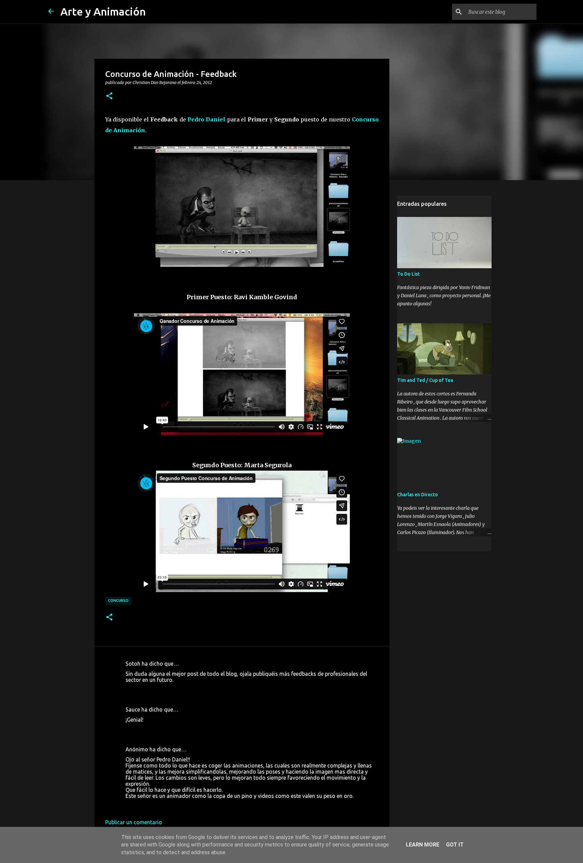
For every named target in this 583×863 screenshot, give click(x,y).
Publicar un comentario (133, 822)
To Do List (408, 274)
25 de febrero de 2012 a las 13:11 (166, 690)
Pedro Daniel (206, 119)
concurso (118, 600)
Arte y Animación (103, 11)
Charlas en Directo (417, 494)
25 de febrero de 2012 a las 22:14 (166, 730)
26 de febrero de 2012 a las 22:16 (166, 806)
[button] (109, 96)
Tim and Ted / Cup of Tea (425, 380)
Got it (455, 844)
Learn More (422, 844)
